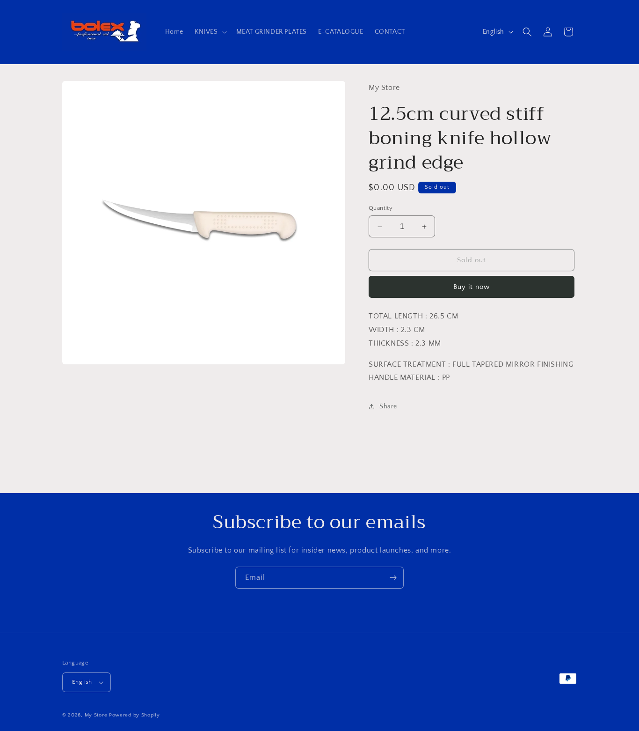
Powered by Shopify (134, 715)
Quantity (380, 208)
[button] (210, 32)
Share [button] (388, 406)
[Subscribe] (393, 578)
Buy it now (471, 287)
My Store (96, 715)
